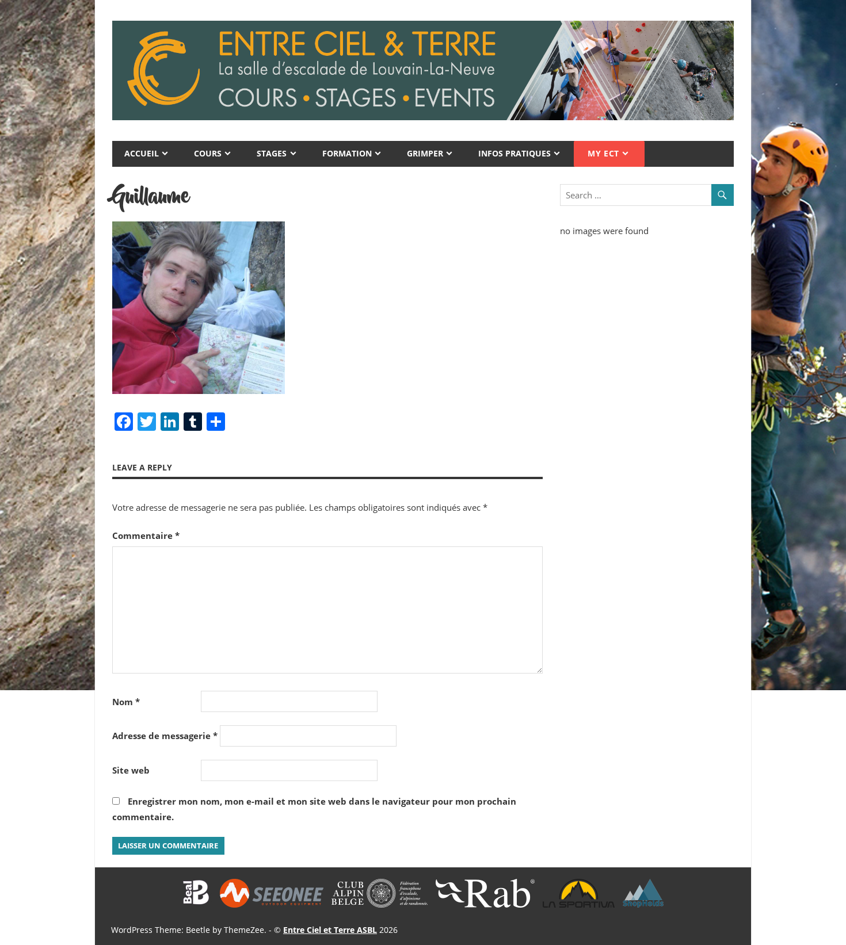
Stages (272, 153)
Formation (347, 153)
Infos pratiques (514, 153)
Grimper (425, 153)
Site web (131, 770)
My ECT (603, 153)
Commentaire (146, 535)
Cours (208, 153)
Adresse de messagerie (165, 735)
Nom (126, 701)
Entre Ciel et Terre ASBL (330, 929)
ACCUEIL (141, 153)
